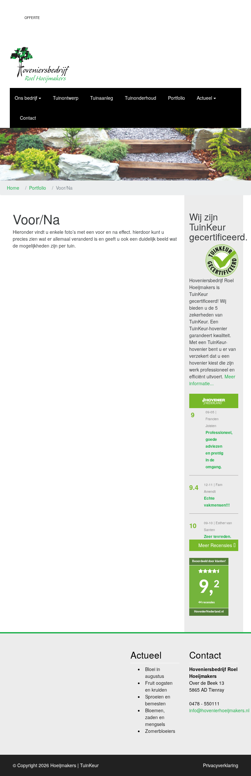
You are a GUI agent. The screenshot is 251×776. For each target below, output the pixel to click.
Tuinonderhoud (140, 98)
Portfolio (176, 98)
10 (192, 525)
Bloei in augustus (154, 672)
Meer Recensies (215, 545)
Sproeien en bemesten (157, 700)
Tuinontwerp (65, 98)
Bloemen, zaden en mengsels (155, 717)
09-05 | (211, 412)
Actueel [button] (204, 98)
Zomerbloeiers (160, 731)
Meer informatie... (212, 380)
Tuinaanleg (101, 98)
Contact (28, 117)
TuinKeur (89, 765)
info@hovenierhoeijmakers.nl (219, 710)
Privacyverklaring (220, 765)
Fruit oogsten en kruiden (159, 686)
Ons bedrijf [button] (26, 98)
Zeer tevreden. (217, 536)
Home (13, 187)
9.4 (193, 487)
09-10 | (210, 523)
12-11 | (210, 484)
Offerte (32, 17)
